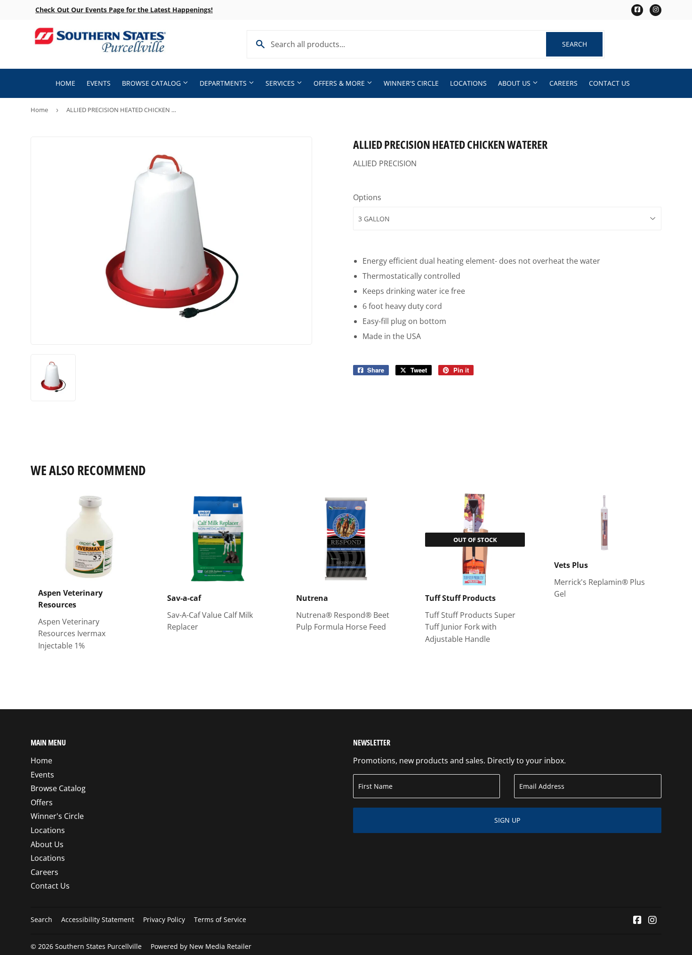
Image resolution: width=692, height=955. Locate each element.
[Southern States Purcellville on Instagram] (652, 920)
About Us (515, 83)
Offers (42, 802)
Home (65, 83)
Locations (468, 83)
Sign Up (507, 820)
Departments (224, 83)
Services (281, 83)
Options (367, 197)
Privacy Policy (164, 919)
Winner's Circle (411, 83)
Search (582, 44)
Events (99, 83)
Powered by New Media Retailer (201, 946)
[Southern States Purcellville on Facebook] (637, 920)
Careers (563, 83)
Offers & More (340, 83)
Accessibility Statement (97, 919)
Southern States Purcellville (98, 946)
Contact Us (609, 83)
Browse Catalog (152, 83)
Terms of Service (220, 919)
